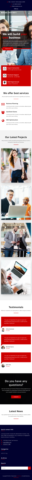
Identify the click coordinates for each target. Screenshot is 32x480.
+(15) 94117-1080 (6, 444)
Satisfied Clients (11, 111)
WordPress (18, 476)
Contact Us (16, 396)
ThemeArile (16, 477)
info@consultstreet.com (17, 6)
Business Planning (12, 103)
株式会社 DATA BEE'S (8, 12)
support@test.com (7, 442)
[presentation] (1, 40)
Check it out (8, 51)
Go (29, 468)
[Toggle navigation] (29, 13)
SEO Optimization (12, 120)
